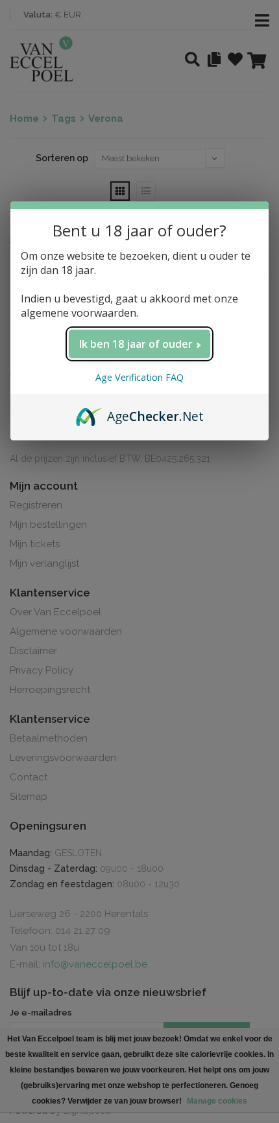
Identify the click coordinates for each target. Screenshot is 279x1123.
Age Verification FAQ (139, 377)
